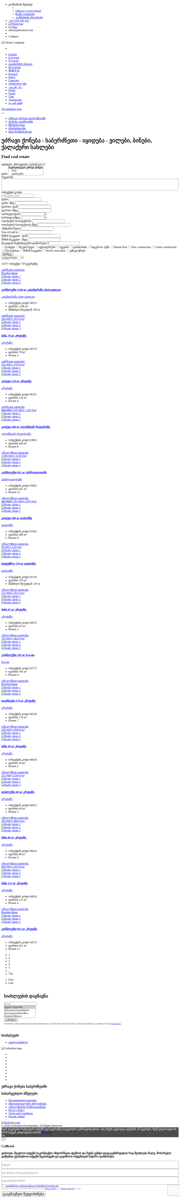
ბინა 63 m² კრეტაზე (13, 609)
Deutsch (13, 74)
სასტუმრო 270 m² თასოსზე (18, 563)
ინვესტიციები (17, 128)
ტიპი (4, 173)
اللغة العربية (15, 103)
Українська (15, 99)
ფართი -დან (9, 206)
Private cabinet (16, 1116)
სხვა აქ (46, 1132)
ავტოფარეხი (46, 247)
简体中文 (14, 70)
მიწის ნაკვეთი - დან (14, 235)
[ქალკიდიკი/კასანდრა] (19, 1010)
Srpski (11, 93)
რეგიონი (7, 177)
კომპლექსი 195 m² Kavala (17, 655)
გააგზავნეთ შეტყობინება (23, 1194)
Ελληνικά (13, 57)
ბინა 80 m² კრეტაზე (13, 837)
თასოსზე (7, 525)
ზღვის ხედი (26, 247)
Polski (11, 90)
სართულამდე (10, 217)
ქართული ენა (17, 83)
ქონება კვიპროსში (20, 121)
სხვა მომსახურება (20, 131)
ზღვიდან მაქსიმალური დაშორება (23, 243)
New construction (141, 247)
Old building (12, 250)
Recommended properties (22, 1100)
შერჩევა (7, 254)
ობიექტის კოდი (11, 192)
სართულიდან (10, 214)
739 (10, 973)
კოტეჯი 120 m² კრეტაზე (16, 381)
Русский (13, 60)
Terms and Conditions (20, 1113)
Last (10, 982)
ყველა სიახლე (18, 1042)
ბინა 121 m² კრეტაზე (14, 883)
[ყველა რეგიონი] (19, 1007)
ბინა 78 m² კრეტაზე (13, 335)
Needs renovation (55, 250)
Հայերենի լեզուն (20, 64)
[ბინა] (25, 170)
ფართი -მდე (9, 210)
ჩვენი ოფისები (25, 14)
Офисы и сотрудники (28, 10)
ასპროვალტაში (11, 479)
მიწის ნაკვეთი (32, 250)
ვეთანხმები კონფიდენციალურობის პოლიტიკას (32, 1186)
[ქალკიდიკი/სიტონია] (19, 1013)
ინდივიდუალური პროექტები (27, 1103)
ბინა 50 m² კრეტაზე (13, 746)
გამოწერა (11, 1020)
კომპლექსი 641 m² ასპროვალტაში (24, 472)
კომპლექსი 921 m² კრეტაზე (19, 928)
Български (14, 67)
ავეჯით (64, 247)
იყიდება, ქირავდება (14, 164)
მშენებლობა (16, 125)
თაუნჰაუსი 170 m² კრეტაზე (18, 700)
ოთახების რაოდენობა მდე (19, 224)
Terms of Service (68, 1188)
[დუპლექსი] (25, 173)
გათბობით (80, 247)
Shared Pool (120, 247)
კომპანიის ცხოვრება (29, 17)
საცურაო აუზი (100, 247)
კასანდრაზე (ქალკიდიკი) (18, 296)
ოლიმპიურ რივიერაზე (16, 433)
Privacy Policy (116, 1024)
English (12, 54)
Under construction (165, 247)
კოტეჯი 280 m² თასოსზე (16, 518)
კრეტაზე (6, 342)
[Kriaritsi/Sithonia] (19, 1016)
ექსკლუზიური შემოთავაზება (27, 1107)
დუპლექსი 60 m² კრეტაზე (17, 792)
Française (13, 80)
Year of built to (9, 232)
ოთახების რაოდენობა (16, 221)
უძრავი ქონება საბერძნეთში (27, 118)
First (10, 979)
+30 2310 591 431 (18, 20)
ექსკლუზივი (77, 250)
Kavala (5, 662)
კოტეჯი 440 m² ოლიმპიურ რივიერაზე (25, 426)
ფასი (4, 199)
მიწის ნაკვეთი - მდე (14, 239)
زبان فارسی (15, 87)
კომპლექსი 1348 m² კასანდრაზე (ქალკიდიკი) (31, 289)
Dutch (11, 77)
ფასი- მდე (8, 202)
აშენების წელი (11, 228)
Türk (11, 96)
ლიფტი (10, 247)
